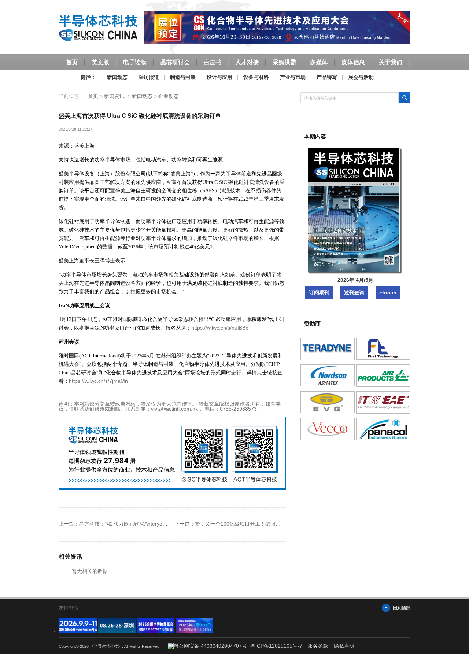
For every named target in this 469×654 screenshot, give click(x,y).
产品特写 (327, 77)
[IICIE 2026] (194, 631)
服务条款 (318, 646)
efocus (387, 292)
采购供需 (284, 62)
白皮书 (212, 62)
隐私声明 (344, 646)
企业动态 (168, 96)
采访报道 (149, 77)
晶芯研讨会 (175, 62)
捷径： (88, 77)
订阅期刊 (319, 292)
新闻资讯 (114, 96)
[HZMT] (117, 631)
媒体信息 (353, 62)
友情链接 (69, 608)
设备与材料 (256, 77)
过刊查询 (354, 292)
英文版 (100, 62)
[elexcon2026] (78, 631)
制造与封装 (183, 77)
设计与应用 (219, 77)
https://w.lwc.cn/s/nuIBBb (219, 328)
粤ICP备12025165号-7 (276, 646)
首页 (72, 62)
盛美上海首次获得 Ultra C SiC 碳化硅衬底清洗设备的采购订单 (140, 116)
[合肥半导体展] (155, 631)
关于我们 (390, 62)
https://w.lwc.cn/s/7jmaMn (98, 381)
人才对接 (247, 62)
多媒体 (319, 62)
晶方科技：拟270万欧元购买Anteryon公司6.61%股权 (139, 524)
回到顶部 (401, 607)
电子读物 (135, 62)
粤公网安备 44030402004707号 (210, 646)
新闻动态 (117, 77)
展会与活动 (361, 77)
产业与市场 (293, 77)
